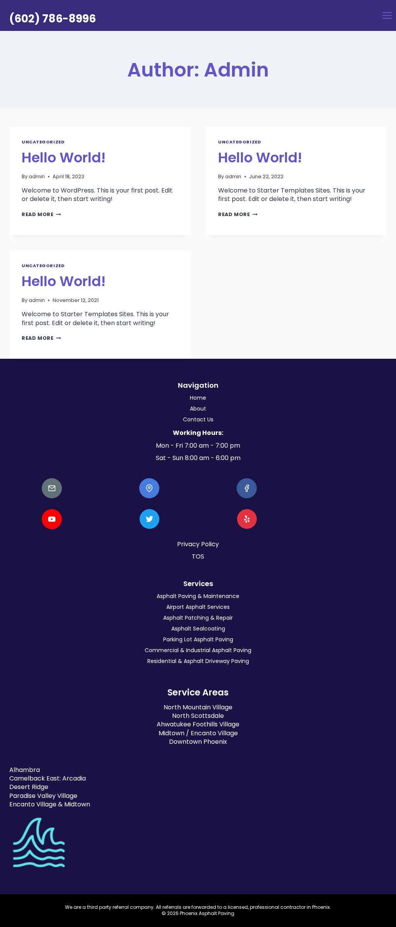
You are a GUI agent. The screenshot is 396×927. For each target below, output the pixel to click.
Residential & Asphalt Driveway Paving (198, 661)
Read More (41, 214)
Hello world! (64, 157)
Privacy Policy (198, 544)
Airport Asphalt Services (198, 607)
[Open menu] (387, 15)
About (198, 408)
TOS (198, 556)
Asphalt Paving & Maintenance (198, 596)
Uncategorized (43, 142)
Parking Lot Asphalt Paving (198, 639)
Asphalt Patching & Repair (198, 618)
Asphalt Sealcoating (198, 628)
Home (198, 398)
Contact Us (198, 419)
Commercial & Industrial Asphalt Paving (198, 650)
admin (37, 176)
